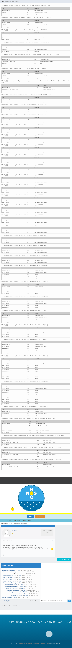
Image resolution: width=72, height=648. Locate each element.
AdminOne (21, 572)
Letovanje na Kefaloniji (8, 570)
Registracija (40, 516)
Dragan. (14, 530)
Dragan (23, 573)
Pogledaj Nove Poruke (6, 523)
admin (15, 597)
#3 (52, 540)
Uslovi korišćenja (7, 597)
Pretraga (9, 520)
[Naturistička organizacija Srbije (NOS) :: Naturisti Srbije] (40, 498)
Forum (3, 520)
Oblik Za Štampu (6, 602)
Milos (18, 570)
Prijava (30, 516)
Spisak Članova (16, 520)
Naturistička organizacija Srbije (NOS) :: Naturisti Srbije (34, 643)
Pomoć (29, 520)
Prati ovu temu (6, 600)
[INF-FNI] (14, 509)
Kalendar (24, 520)
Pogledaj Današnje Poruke (20, 523)
